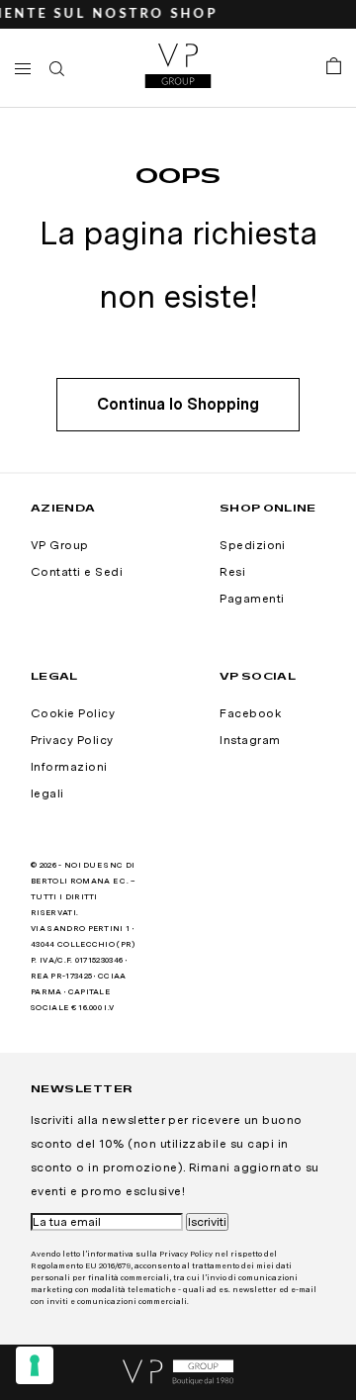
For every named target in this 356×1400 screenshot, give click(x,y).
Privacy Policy (72, 740)
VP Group (60, 545)
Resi (232, 572)
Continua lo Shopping (178, 404)
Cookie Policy (73, 713)
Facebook (250, 713)
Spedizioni (253, 545)
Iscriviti (207, 1222)
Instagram (250, 740)
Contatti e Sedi (77, 572)
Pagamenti (252, 599)
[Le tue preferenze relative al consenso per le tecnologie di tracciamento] (34, 1365)
